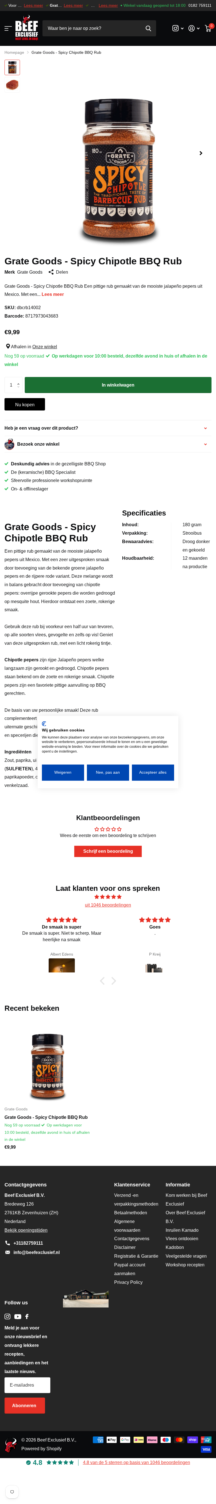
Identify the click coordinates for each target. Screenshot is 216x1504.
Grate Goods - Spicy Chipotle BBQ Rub (46, 1117)
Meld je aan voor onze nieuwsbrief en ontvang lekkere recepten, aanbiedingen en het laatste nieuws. (26, 1350)
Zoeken (148, 28)
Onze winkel (44, 346)
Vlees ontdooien (182, 1238)
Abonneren (24, 1405)
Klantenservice (132, 1185)
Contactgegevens (131, 1238)
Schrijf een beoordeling (108, 851)
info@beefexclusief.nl (37, 1252)
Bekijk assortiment (7, 28)
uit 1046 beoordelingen (108, 905)
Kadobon (175, 1247)
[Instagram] (7, 1317)
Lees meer (33, 5)
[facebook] (26, 1316)
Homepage (14, 52)
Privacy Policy (128, 1282)
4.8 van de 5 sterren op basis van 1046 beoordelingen (136, 1462)
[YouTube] (17, 1316)
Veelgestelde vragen (186, 1256)
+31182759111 (28, 1243)
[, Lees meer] (178, 28)
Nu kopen (25, 404)
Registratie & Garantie (136, 1256)
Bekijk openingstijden (26, 1230)
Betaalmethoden (130, 1212)
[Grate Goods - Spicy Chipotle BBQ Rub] (47, 1059)
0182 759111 (200, 5)
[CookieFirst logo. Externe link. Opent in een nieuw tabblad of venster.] (44, 723)
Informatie (178, 1185)
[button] (201, 153)
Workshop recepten (185, 1264)
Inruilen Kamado (182, 1230)
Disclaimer (125, 1247)
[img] (108, 897)
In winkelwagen (118, 385)
